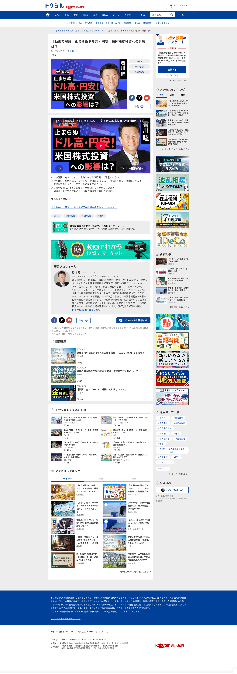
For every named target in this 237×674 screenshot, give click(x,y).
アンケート (130, 14)
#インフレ (163, 468)
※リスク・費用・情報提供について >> (70, 333)
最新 (66, 14)
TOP (50, 30)
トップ (48, 15)
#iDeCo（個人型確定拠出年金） (172, 450)
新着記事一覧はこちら (178, 307)
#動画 (100, 215)
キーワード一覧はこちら (177, 474)
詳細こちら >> (69, 330)
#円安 (139, 61)
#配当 (176, 433)
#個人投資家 (164, 438)
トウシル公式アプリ (183, 5)
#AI (80, 22)
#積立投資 (139, 66)
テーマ (116, 14)
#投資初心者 (179, 423)
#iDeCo (136, 22)
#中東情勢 (99, 22)
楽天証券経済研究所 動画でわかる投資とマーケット (79, 30)
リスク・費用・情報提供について (66, 618)
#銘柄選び (178, 418)
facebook (132, 98)
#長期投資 (139, 71)
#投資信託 (147, 22)
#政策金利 (163, 457)
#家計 (176, 457)
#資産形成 (163, 423)
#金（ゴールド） (113, 22)
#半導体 (88, 22)
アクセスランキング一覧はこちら (134, 571)
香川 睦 (70, 51)
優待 (95, 14)
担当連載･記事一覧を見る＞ (86, 310)
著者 (142, 14)
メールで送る (147, 98)
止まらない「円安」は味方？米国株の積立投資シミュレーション (84, 207)
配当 (85, 14)
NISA (105, 14)
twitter (139, 98)
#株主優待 (163, 433)
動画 (76, 14)
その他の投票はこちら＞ (179, 80)
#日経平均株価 (70, 22)
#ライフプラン (165, 462)
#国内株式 (163, 418)
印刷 (136, 106)
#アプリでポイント (163, 22)
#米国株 (127, 22)
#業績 (161, 443)
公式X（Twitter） (174, 490)
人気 (57, 14)
